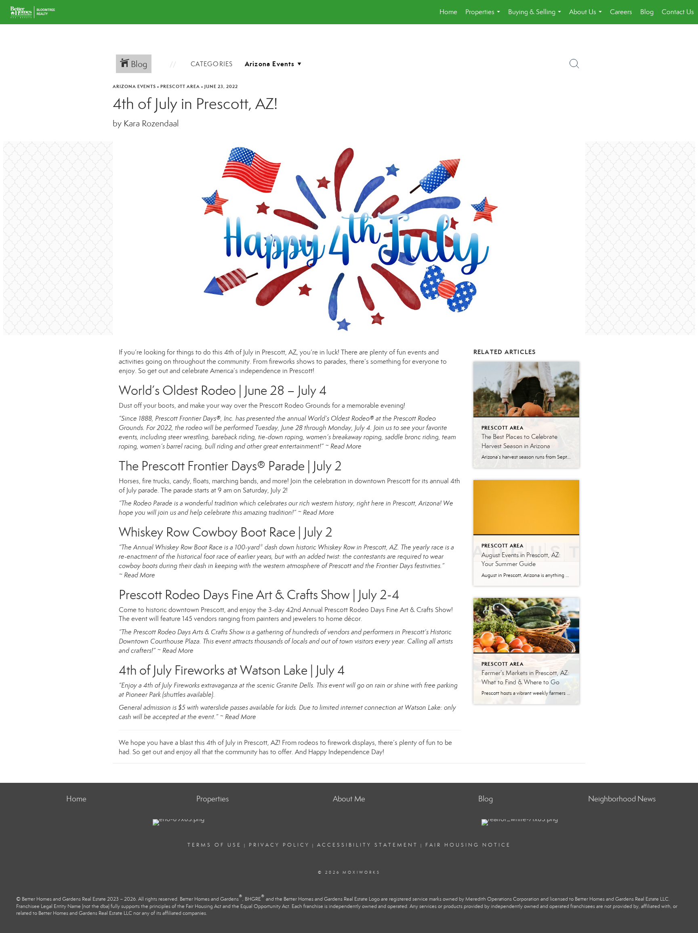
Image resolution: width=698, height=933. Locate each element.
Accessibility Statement (367, 845)
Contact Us (678, 12)
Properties (484, 16)
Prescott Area (180, 86)
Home (448, 12)
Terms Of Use (214, 845)
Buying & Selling (536, 16)
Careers (621, 12)
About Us (587, 16)
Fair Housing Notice (468, 845)
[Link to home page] (36, 12)
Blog (647, 12)
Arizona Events (134, 86)
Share (685, 102)
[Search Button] (574, 64)
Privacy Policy (279, 845)
